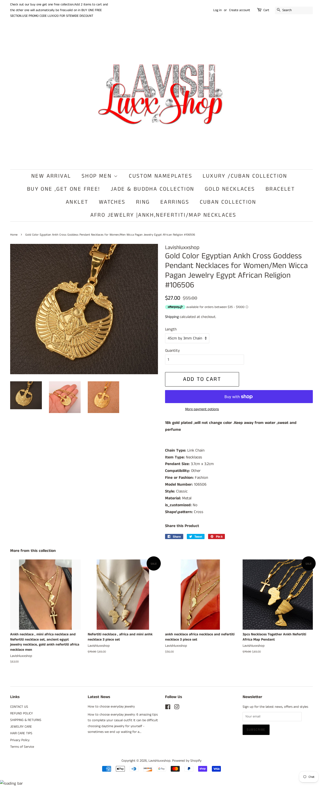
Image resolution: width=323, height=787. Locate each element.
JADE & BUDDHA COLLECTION (152, 189)
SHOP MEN (98, 176)
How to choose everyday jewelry (111, 706)
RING (143, 202)
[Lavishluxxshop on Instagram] (176, 708)
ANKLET (77, 202)
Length (171, 329)
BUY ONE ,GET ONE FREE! (63, 189)
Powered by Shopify (186, 760)
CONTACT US (19, 706)
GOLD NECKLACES (230, 189)
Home (13, 235)
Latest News (99, 697)
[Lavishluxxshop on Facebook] (167, 708)
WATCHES (112, 202)
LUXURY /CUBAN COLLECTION (245, 176)
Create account (239, 10)
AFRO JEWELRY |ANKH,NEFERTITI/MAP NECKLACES (163, 215)
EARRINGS (174, 202)
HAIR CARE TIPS (21, 733)
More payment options (202, 409)
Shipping (172, 317)
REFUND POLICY (21, 713)
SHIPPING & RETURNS (25, 720)
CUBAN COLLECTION (228, 202)
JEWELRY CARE (21, 726)
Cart (266, 10)
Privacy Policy (20, 740)
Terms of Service (22, 746)
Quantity (172, 350)
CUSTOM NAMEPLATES (160, 176)
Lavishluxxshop (159, 760)
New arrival (51, 176)
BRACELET (280, 189)
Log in (217, 10)
